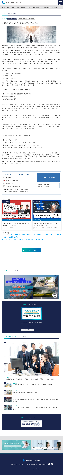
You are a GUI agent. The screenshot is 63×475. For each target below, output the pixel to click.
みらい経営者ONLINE (12, 2)
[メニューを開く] (60, 2)
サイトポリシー (22, 464)
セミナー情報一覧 (27, 329)
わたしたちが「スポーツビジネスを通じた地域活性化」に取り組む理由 (23, 239)
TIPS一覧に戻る (31, 250)
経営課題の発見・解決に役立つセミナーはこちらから (45, 185)
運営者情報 (14, 464)
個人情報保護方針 (33, 464)
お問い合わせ (42, 464)
